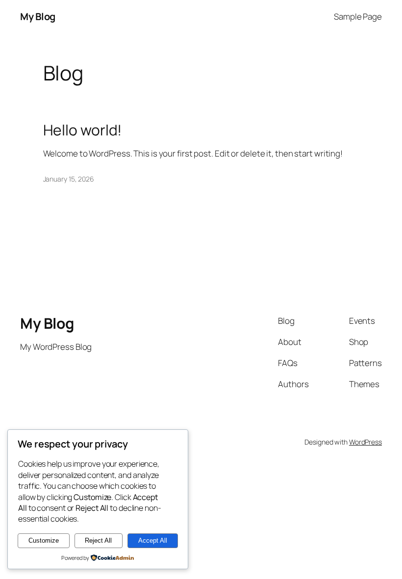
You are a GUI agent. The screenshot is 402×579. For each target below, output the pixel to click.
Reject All (98, 540)
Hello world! (82, 130)
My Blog (37, 16)
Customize (43, 540)
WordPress (365, 442)
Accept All (152, 540)
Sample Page (358, 16)
